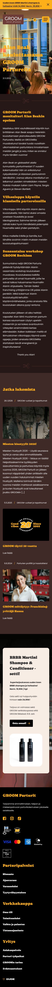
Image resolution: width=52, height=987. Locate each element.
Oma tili (7, 912)
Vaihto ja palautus (14, 924)
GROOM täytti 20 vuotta (20, 546)
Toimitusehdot (11, 918)
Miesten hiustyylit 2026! (19, 444)
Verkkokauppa (18, 903)
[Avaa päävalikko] (45, 19)
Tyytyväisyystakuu (14, 892)
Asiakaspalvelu (12, 950)
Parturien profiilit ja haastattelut (32, 563)
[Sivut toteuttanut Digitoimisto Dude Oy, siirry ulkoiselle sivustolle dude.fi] (9, 979)
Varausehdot (10, 886)
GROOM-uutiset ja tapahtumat (18, 38)
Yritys (9, 941)
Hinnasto (8, 874)
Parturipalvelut (18, 865)
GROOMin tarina (13, 962)
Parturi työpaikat (13, 956)
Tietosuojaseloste (13, 930)
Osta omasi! (19, 723)
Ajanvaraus (10, 880)
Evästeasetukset (12, 968)
